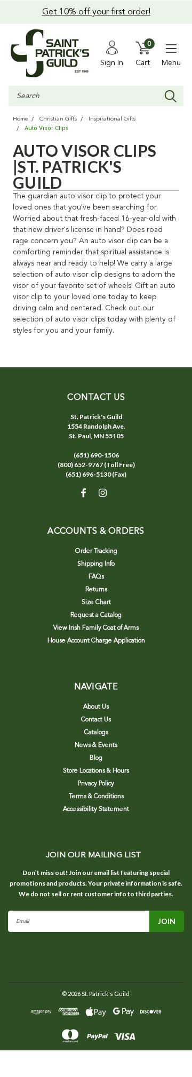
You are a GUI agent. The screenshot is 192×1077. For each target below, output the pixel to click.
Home (20, 119)
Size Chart (96, 602)
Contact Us (96, 720)
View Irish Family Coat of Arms (96, 628)
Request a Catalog (96, 615)
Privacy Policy (96, 784)
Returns (96, 589)
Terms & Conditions (96, 796)
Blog (96, 758)
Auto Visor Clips (47, 128)
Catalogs (96, 732)
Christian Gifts (58, 119)
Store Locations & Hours (96, 771)
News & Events (96, 745)
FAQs (96, 577)
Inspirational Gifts (112, 119)
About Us (96, 707)
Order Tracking (96, 551)
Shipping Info (96, 564)
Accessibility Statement (96, 809)
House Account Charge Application (96, 641)
